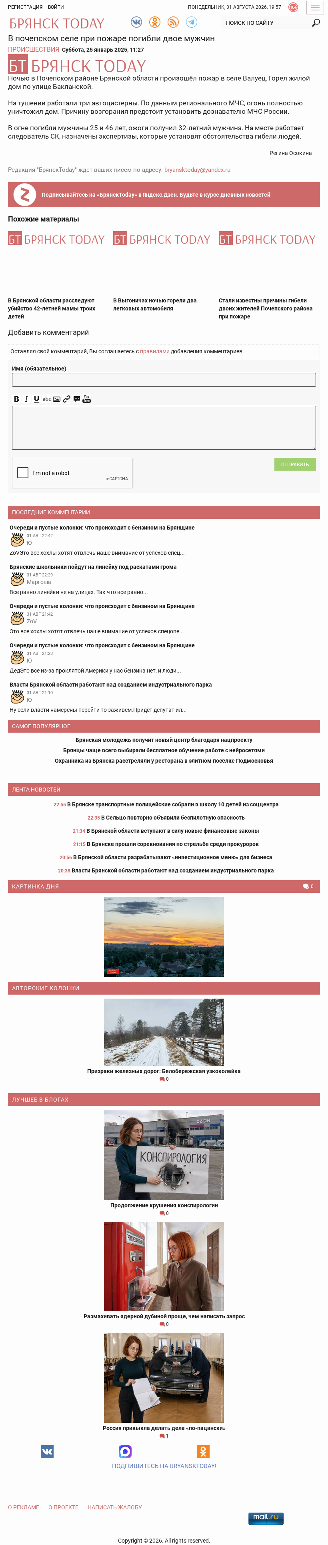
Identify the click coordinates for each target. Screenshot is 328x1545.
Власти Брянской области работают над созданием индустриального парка (173, 870)
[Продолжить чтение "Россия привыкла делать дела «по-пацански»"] (164, 1378)
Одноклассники (203, 1451)
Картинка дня (35, 886)
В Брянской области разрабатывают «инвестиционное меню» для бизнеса (172, 857)
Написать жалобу (115, 1507)
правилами (155, 351)
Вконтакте (47, 1451)
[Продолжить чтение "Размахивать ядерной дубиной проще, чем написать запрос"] (164, 1266)
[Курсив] (26, 399)
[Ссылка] (66, 399)
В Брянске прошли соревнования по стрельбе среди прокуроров (173, 844)
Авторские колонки (46, 988)
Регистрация (25, 7)
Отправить (295, 464)
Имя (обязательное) (39, 368)
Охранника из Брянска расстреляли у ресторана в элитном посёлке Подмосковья (164, 760)
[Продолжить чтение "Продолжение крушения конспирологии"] (164, 1155)
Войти (56, 7)
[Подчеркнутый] (36, 399)
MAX (125, 1451)
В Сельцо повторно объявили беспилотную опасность (173, 817)
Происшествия (33, 49)
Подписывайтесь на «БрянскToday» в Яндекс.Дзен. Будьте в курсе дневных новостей (156, 194)
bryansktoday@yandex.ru (197, 169)
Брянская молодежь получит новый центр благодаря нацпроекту (164, 740)
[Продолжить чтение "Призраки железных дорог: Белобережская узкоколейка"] (164, 1032)
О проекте (63, 1507)
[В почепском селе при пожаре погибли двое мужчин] (164, 64)
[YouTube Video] (86, 399)
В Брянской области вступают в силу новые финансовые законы (172, 831)
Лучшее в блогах (40, 1099)
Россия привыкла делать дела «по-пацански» (164, 1428)
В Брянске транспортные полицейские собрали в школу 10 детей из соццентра (173, 804)
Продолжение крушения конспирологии (164, 1205)
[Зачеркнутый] (46, 399)
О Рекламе (23, 1507)
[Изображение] (56, 399)
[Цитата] (76, 399)
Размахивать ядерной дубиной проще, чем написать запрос (164, 1316)
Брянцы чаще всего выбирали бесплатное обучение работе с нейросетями (164, 750)
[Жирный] (16, 399)
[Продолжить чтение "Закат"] (164, 937)
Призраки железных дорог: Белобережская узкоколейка (164, 1071)
